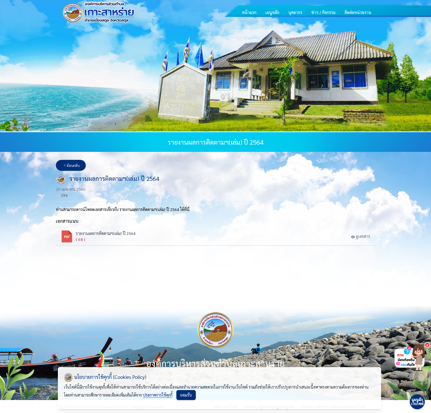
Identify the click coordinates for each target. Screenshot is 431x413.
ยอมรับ (186, 395)
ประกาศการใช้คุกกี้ (157, 395)
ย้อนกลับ (73, 165)
